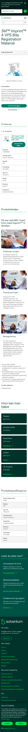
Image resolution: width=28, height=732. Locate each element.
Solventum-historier (6, 673)
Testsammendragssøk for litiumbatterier (12, 689)
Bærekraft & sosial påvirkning (9, 659)
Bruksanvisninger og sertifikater (10, 686)
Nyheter (3, 665)
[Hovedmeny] (25, 18)
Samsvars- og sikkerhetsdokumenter (11, 680)
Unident (6, 460)
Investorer (4, 653)
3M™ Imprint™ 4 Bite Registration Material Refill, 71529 (18, 137)
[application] (14, 70)
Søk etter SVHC (5, 683)
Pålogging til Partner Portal (8, 700)
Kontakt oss (4, 697)
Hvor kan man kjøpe (18, 144)
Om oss (3, 647)
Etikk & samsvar (5, 662)
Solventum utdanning (7, 677)
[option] (14, 71)
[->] (25, 11)
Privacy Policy (5, 719)
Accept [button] (7, 723)
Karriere (3, 650)
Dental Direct (7, 446)
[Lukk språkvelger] (25, 3)
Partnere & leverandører (8, 656)
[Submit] (25, 22)
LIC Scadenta (7, 474)
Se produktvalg (12, 109)
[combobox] (14, 22)
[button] (8, 728)
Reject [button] (21, 723)
